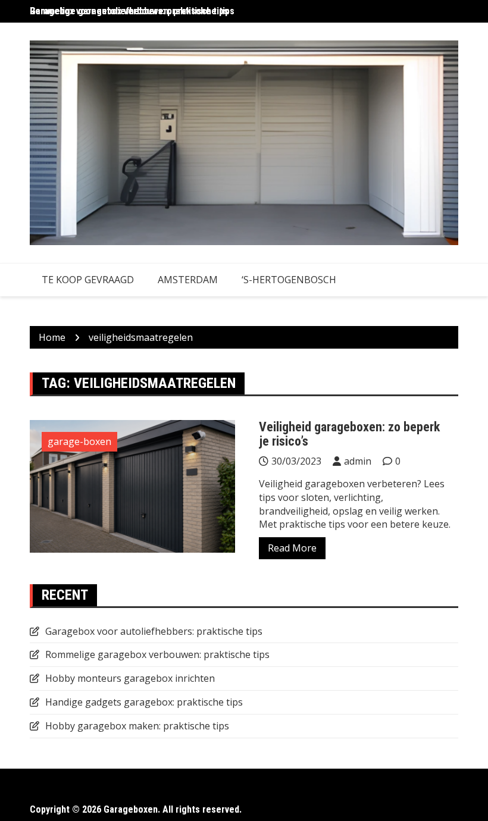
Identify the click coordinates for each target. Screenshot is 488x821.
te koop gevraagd (88, 279)
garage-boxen (79, 441)
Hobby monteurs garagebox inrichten (130, 678)
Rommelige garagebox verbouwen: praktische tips (157, 654)
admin (357, 461)
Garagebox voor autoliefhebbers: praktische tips (129, 11)
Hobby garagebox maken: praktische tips (137, 725)
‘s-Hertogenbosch (289, 279)
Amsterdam (188, 279)
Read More (292, 547)
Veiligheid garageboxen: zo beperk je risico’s (349, 434)
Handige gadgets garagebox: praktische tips (144, 702)
